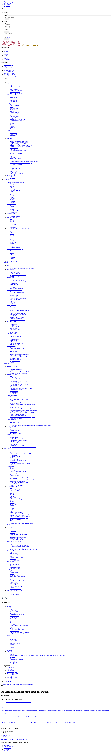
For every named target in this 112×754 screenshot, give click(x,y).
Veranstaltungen (13, 128)
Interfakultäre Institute (12, 261)
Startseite (6, 688)
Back (8, 82)
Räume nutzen (13, 617)
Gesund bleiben (13, 613)
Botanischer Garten (14, 475)
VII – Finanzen (13, 462)
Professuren (12, 160)
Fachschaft (12, 202)
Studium (12, 187)
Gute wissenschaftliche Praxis (17, 445)
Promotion (12, 246)
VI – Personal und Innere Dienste (18, 460)
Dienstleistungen (14, 504)
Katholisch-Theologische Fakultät (15, 193)
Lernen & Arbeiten (14, 490)
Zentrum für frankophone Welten (18, 415)
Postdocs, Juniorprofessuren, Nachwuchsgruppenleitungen (24, 161)
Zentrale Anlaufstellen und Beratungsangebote (18, 509)
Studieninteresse (10, 269)
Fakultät (12, 184)
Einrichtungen (13, 212)
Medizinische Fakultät (12, 213)
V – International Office (15, 459)
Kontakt (6, 10)
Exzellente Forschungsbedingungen (18, 165)
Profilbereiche (13, 377)
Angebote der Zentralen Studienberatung (19, 633)
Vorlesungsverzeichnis (9, 73)
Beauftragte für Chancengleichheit (18, 471)
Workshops (12, 352)
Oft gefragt (12, 503)
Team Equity (13, 470)
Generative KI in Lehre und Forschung (19, 625)
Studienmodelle (13, 283)
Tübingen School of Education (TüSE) (19, 482)
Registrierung (13, 637)
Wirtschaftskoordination (15, 433)
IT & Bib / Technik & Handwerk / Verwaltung (21, 159)
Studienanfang (13, 324)
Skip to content (7, 3)
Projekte (12, 508)
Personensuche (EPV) (9, 69)
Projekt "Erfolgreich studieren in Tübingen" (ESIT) (22, 268)
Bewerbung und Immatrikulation (14, 290)
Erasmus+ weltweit (14, 594)
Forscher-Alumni (14, 575)
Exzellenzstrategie (8, 67)
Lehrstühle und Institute (15, 190)
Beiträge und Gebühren (15, 326)
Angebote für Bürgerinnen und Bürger (19, 144)
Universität (6, 81)
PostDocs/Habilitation (15, 247)
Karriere (9, 154)
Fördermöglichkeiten (15, 661)
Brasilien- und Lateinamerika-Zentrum (19, 397)
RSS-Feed (6, 749)
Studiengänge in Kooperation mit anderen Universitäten (23, 281)
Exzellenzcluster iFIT (15, 382)
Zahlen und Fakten (14, 88)
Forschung (12, 189)
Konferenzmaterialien (25, 716)
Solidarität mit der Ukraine (16, 538)
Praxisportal (53, 722)
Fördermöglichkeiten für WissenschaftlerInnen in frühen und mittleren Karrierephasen (30, 425)
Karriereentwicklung (15, 168)
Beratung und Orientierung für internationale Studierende (23, 549)
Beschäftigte (7, 52)
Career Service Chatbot (15, 350)
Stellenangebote (59, 710)
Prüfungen (12, 325)
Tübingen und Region (15, 172)
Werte (11, 167)
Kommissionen (13, 101)
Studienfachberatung (15, 309)
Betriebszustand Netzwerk (7, 716)
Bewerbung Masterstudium (16, 294)
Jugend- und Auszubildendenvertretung (19, 514)
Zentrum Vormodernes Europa (17, 418)
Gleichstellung (13, 199)
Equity (8, 103)
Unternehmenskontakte (15, 359)
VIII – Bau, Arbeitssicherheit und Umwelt (20, 463)
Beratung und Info (11, 305)
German (9, 34)
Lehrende (6, 54)
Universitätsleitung (14, 97)
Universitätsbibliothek (9, 71)
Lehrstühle (12, 198)
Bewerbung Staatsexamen (16, 296)
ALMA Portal (7, 66)
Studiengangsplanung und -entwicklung (19, 632)
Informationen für (5, 47)
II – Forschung (13, 455)
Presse (5, 56)
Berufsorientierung (11, 346)
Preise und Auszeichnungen (16, 90)
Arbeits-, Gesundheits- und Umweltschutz (20, 516)
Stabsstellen (12, 464)
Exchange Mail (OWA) (9, 722)
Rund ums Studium (11, 333)
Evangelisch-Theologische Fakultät (15, 182)
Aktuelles (12, 186)
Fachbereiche (13, 224)
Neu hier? (12, 501)
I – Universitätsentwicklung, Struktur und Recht (21, 453)
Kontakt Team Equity (15, 112)
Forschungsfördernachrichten (17, 438)
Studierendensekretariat (9, 70)
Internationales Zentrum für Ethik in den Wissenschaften (23, 410)
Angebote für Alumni (15, 361)
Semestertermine (51, 710)
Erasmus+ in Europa (15, 593)
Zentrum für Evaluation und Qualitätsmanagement (22, 483)
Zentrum (12, 251)
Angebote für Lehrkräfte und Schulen (19, 141)
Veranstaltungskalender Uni (76, 716)
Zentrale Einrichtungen (12, 473)
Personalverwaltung (14, 616)
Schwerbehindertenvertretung (17, 515)
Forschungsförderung (15, 437)
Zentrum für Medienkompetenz (17, 485)
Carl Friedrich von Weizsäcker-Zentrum (19, 399)
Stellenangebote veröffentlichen (17, 174)
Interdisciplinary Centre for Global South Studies (21, 408)
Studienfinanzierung (14, 339)
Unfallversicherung (14, 344)
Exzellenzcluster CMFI (15, 378)
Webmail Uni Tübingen (9, 74)
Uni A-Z (6, 8)
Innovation (9, 428)
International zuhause (15, 568)
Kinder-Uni (12, 149)
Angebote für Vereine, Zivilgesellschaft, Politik (21, 145)
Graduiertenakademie (15, 422)
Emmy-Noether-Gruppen (16, 393)
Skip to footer (7, 4)
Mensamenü (38, 716)
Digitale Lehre (13, 627)
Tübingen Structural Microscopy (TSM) (19, 372)
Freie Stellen (13, 157)
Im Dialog (9, 138)
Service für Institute (14, 585)
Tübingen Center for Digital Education (19, 411)
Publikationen (13, 122)
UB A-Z (12, 494)
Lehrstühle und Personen (16, 210)
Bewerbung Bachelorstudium (17, 292)
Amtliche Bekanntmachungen (8, 710)
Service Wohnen (14, 583)
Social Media (13, 123)
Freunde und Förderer (15, 92)
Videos (11, 124)
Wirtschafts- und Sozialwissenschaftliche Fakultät (18, 228)
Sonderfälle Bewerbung (15, 299)
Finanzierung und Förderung (17, 557)
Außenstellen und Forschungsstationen (19, 534)
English (8, 36)
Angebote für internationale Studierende (19, 354)
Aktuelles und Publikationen (13, 113)
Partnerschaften (13, 531)
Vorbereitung (13, 559)
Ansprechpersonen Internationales (18, 537)
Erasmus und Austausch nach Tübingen (19, 546)
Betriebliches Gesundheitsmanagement (19, 518)
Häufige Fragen (13, 662)
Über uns (12, 493)
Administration (13, 328)
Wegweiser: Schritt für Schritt (17, 317)
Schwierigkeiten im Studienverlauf (18, 314)
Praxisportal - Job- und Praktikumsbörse (19, 357)
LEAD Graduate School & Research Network (21, 388)
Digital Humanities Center (16, 369)
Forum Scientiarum (14, 407)
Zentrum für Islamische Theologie (15, 249)
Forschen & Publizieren (15, 492)
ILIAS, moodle (36, 722)
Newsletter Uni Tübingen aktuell (18, 119)
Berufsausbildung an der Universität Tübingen (21, 163)
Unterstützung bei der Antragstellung (18, 440)
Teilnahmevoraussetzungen (16, 659)
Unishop (67, 716)
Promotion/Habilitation (15, 225)
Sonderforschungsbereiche (16, 389)
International (13, 227)
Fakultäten (6, 179)
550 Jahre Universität (15, 86)
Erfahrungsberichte (14, 554)
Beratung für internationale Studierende (19, 310)
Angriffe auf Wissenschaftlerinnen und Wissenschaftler (23, 447)
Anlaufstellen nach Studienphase (17, 320)
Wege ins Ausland (14, 553)
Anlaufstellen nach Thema (16, 318)
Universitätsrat (13, 100)
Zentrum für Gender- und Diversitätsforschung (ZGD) (23, 417)
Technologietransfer (14, 430)
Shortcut (6, 750)
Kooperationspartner (12, 426)
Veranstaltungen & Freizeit (16, 586)
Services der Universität (15, 589)
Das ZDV (12, 507)
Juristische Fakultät (11, 204)
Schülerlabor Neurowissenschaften (18, 150)
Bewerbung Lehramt (15, 295)
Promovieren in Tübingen (16, 423)
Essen (11, 337)
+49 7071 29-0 (6, 735)
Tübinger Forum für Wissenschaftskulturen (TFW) (22, 412)
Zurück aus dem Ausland (16, 560)
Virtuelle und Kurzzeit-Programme (18, 548)
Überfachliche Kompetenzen (17, 288)
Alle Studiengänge (8, 65)
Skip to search (7, 6)
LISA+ (11, 370)
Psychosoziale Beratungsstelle (17, 522)
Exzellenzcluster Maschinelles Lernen (19, 384)
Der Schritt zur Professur (16, 443)
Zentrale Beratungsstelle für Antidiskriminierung (21, 523)
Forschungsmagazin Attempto (17, 120)
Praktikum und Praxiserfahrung (17, 355)
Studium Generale (14, 148)
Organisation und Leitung (13, 94)
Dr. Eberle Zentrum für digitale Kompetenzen (21, 477)
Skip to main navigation (9, 2)
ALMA (2, 722)
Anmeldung (12, 663)
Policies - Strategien (14, 105)
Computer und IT (14, 612)
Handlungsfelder (14, 109)
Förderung (12, 574)
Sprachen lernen (10, 561)
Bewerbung (12, 556)
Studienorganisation (11, 321)
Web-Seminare (13, 351)
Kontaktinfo (3, 725)
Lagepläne (12, 178)
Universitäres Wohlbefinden (16, 137)
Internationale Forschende (16, 164)
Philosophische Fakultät (12, 217)
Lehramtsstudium (14, 286)
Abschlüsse (12, 658)
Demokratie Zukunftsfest (16, 153)
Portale (2, 719)
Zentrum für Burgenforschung (17, 414)
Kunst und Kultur (14, 134)
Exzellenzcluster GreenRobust (17, 380)
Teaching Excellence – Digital (17, 629)
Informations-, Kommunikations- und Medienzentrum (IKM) (24, 479)
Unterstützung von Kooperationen (18, 576)
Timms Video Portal (61, 722)
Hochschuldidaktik (14, 631)
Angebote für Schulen (15, 276)
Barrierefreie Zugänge (20, 710)
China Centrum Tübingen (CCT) (18, 402)
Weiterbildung (7, 59)
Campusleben (10, 130)
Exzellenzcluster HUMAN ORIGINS (19, 381)
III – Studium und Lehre (15, 456)
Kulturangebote (13, 341)
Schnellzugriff (4, 62)
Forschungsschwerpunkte (16, 216)
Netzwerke (12, 111)
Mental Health (13, 316)
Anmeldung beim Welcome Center (18, 580)
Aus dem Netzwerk (14, 639)
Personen (12, 191)
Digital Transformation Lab (16, 520)
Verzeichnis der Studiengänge (17, 280)
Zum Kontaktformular (6, 736)
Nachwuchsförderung (12, 419)
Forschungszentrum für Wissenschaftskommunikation (22, 406)
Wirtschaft (6, 58)
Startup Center (13, 432)
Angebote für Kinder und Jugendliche (19, 142)
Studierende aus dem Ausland (14, 541)
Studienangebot (10, 277)
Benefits (12, 169)
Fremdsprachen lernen (15, 567)
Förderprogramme (14, 108)
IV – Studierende (14, 458)
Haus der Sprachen (14, 564)
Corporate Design (14, 618)
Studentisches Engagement (16, 343)
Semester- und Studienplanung (17, 331)
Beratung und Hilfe (14, 610)
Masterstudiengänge (14, 284)
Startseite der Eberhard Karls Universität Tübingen (18, 702)
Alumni (5, 55)
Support (12, 505)
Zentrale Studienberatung (10, 76)
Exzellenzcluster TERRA (16, 385)
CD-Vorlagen (16, 716)
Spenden (12, 644)
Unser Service (13, 582)
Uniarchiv (12, 496)
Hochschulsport (13, 478)
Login (6, 29)
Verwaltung (9, 451)
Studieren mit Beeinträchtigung (17, 313)
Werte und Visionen (14, 89)
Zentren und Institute (12, 395)
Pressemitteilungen (14, 116)
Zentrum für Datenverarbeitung (14, 499)
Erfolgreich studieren (15, 329)
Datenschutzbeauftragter (15, 519)
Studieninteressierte (8, 50)
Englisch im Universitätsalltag (17, 539)
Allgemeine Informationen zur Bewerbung (20, 301)
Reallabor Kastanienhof (15, 152)
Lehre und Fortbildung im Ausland (15, 590)
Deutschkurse (13, 565)
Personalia (12, 127)
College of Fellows (14, 403)
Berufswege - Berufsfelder (16, 358)
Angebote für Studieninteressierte (18, 275)
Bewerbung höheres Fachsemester (18, 298)
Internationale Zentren (15, 535)
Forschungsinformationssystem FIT (23, 722)
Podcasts (12, 126)
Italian (8, 37)
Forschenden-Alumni (15, 642)
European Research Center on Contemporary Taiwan (22, 404)
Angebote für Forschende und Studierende (20, 146)
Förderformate (13, 624)
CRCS (11, 400)
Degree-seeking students (15, 544)
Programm (12, 657)
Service (11, 107)
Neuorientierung (14, 332)
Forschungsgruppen (14, 392)
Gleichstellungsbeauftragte (16, 468)
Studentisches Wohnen (15, 336)
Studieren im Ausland (12, 550)
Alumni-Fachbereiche (15, 643)
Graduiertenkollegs (14, 391)
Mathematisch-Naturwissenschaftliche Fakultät (18, 238)
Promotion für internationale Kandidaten (19, 545)
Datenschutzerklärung (9, 746)
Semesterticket (13, 340)
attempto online (13, 118)
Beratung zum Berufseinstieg (17, 348)
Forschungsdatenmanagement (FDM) (19, 373)
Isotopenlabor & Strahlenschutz (17, 481)
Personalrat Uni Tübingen (16, 512)
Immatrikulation (13, 302)
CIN (11, 387)
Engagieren (12, 646)
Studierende (6, 51)
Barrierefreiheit (7, 748)
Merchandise (13, 135)
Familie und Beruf (14, 171)
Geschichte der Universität (16, 93)
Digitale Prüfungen (14, 628)
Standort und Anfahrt (12, 175)
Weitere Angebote (4, 713)
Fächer (11, 231)
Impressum (6, 745)
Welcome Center (11, 578)
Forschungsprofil (14, 572)
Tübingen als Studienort (15, 273)
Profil (8, 83)
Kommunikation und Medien (17, 614)
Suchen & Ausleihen (15, 489)
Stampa (5, 752)
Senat (11, 98)
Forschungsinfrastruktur (12, 366)
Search (7, 19)
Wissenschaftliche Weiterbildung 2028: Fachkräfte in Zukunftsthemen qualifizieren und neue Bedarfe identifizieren (37, 655)
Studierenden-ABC (14, 272)
